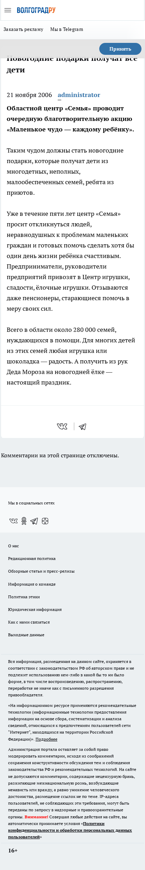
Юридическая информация (35, 609)
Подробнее (46, 739)
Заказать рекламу (23, 29)
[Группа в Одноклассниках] (24, 521)
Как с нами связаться (29, 622)
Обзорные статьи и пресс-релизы (41, 571)
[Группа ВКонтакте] (13, 521)
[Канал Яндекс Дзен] (45, 521)
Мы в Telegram (66, 29)
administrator (79, 95)
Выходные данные (26, 634)
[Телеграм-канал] (34, 521)
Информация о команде (32, 584)
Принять (120, 49)
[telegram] (85, 426)
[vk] (63, 426)
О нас (13, 545)
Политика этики (24, 596)
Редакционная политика (32, 558)
